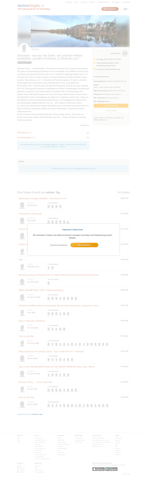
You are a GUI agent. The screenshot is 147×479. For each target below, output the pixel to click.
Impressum (66, 230)
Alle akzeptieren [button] (84, 245)
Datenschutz (78, 230)
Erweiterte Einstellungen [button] (59, 245)
